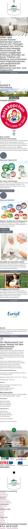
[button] (14, 81)
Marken (3, 498)
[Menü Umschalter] (14, 0)
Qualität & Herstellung (8, 491)
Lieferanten (4, 504)
